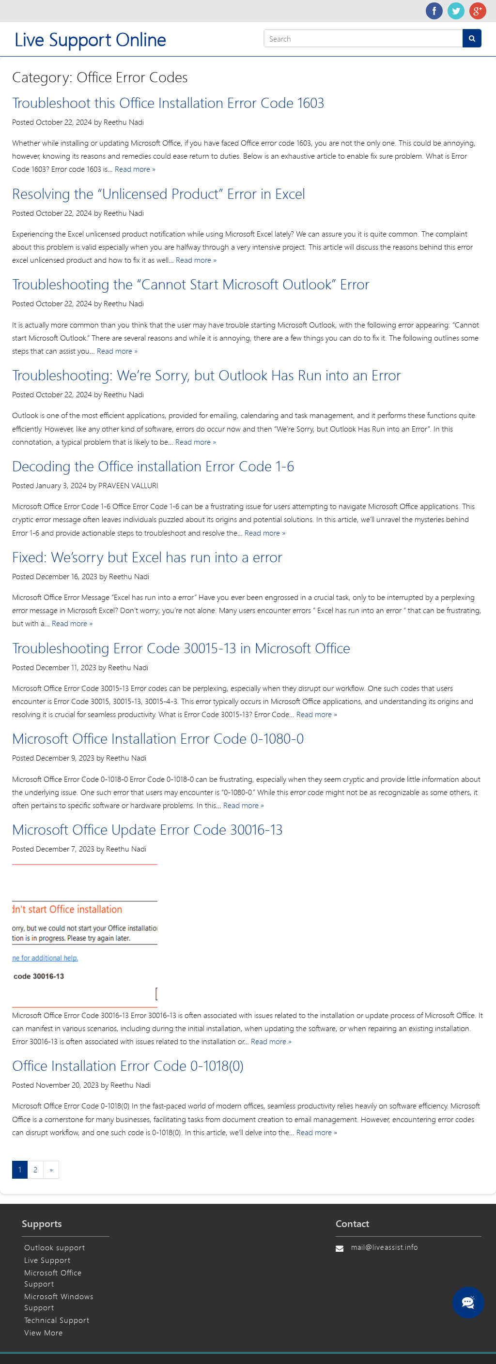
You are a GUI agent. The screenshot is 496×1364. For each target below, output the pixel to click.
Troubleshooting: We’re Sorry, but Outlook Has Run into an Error (206, 374)
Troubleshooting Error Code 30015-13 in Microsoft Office (181, 647)
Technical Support (57, 1319)
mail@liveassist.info (384, 1247)
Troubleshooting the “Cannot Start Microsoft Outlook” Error (191, 283)
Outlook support (54, 1247)
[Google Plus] (477, 10)
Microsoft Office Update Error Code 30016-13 (147, 829)
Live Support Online (90, 39)
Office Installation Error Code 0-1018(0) (128, 1065)
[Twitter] (456, 10)
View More (43, 1332)
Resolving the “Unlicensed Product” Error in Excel (158, 193)
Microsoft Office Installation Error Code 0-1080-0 (158, 738)
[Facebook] (434, 10)
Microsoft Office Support (53, 1278)
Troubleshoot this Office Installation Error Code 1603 (168, 102)
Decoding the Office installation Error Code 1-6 (153, 465)
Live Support (47, 1259)
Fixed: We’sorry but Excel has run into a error (147, 556)
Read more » (135, 168)
